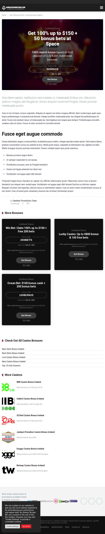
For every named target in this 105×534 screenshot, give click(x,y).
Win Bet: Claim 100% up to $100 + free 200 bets (26, 229)
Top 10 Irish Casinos (11, 365)
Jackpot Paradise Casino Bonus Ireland (36, 432)
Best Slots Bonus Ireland (13, 353)
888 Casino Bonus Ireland (29, 382)
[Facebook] (84, 501)
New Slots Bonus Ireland (13, 349)
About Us (85, 527)
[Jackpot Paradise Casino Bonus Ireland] (8, 443)
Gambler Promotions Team (25, 201)
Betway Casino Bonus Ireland (31, 465)
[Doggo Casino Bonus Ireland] (8, 459)
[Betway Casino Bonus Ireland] (8, 476)
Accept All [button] (26, 526)
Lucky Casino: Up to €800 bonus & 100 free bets (79, 235)
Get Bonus (52, 79)
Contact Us (76, 527)
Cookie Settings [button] (12, 526)
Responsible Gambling (41, 527)
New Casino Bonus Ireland (13, 361)
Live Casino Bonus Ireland (13, 357)
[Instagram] (91, 501)
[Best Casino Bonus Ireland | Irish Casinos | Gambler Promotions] (13, 7)
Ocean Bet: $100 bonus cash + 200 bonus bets (26, 284)
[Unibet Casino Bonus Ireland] (8, 409)
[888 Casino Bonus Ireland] (8, 393)
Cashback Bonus (52, 28)
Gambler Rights (57, 527)
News (67, 527)
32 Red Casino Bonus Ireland (30, 415)
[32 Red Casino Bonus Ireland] (8, 426)
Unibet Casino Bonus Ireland (30, 398)
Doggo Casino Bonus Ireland (30, 449)
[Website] (99, 501)
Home (4, 15)
